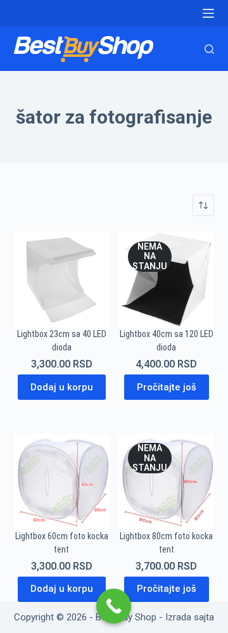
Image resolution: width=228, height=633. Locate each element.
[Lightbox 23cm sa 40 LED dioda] (62, 280)
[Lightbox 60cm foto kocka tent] (62, 481)
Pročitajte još (166, 387)
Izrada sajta (189, 617)
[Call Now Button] (113, 606)
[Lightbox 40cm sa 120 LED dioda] (166, 280)
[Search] (209, 49)
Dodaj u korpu (61, 387)
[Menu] (208, 13)
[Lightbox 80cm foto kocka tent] (166, 481)
